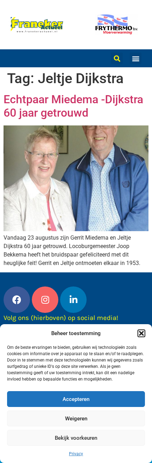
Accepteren (76, 399)
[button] (141, 333)
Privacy (76, 453)
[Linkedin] (73, 299)
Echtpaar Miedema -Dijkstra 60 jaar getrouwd (73, 106)
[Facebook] (17, 299)
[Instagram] (45, 299)
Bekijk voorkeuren (76, 438)
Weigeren (76, 418)
